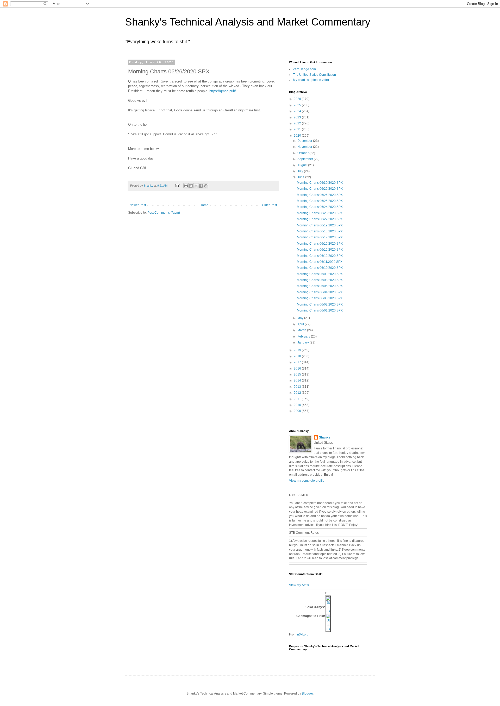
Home (204, 205)
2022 (298, 123)
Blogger (307, 693)
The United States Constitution (314, 75)
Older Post (269, 205)
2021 (298, 129)
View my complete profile (306, 480)
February (304, 336)
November (305, 147)
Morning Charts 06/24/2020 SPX (320, 207)
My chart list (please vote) (311, 80)
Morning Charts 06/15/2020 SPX (320, 249)
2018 (298, 356)
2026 (298, 99)
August (302, 165)
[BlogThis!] (190, 185)
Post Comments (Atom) (163, 212)
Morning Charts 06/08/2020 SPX (320, 280)
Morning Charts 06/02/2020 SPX (320, 304)
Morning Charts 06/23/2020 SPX (320, 213)
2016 (298, 368)
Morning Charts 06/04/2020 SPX (320, 292)
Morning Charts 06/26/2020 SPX (320, 195)
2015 (298, 374)
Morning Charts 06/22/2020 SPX (320, 219)
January (303, 342)
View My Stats (299, 585)
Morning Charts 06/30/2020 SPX (320, 183)
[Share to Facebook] (200, 185)
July (300, 171)
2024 (298, 111)
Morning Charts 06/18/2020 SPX (320, 231)
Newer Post (137, 205)
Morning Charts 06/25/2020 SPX (320, 201)
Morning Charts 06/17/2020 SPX (320, 237)
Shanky (324, 437)
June (301, 177)
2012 (298, 393)
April (301, 324)
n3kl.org (303, 634)
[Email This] (186, 185)
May (300, 318)
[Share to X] (195, 185)
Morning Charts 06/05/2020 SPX (320, 286)
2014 (298, 380)
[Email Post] (177, 185)
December (305, 141)
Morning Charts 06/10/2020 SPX (320, 268)
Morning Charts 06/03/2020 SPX (320, 298)
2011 (298, 399)
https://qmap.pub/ (222, 91)
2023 (298, 117)
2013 (298, 387)
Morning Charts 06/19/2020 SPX (320, 225)
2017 (298, 362)
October (303, 153)
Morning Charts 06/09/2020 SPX (320, 274)
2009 (298, 411)
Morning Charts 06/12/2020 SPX (320, 256)
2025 (298, 105)
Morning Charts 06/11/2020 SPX (319, 262)
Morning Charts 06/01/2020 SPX (320, 310)
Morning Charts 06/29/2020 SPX (320, 188)
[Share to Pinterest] (205, 185)
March (302, 330)
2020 (298, 135)
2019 (298, 350)
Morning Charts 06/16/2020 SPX (320, 243)
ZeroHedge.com (304, 69)
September (305, 159)
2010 (298, 405)
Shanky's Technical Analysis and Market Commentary (247, 22)
